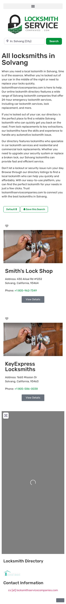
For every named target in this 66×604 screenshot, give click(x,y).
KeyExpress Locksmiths (20, 366)
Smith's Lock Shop (29, 271)
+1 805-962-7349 (26, 290)
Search (55, 41)
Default (10, 209)
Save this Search (35, 209)
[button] (33, 6)
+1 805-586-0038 (26, 388)
